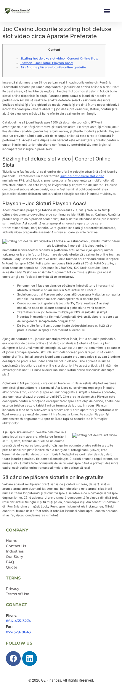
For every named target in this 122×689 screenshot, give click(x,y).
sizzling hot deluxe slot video (82, 176)
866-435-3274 (18, 621)
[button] (107, 11)
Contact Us (16, 546)
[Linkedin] (29, 658)
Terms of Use (17, 594)
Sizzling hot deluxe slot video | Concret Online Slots (59, 58)
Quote (11, 567)
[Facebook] (13, 658)
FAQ (10, 562)
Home (11, 540)
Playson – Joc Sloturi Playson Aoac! (46, 63)
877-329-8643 (18, 632)
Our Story (14, 556)
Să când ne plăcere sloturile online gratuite (53, 67)
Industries (15, 551)
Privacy (12, 588)
